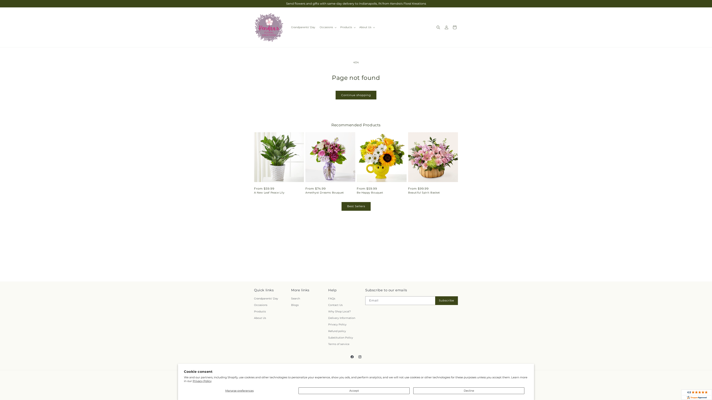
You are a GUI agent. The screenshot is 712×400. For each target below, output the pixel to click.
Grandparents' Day (266, 298)
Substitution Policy (340, 337)
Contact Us (335, 305)
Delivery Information (341, 318)
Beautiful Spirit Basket (424, 192)
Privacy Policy (202, 381)
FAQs (331, 298)
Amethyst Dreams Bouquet (324, 192)
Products (260, 311)
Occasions (260, 305)
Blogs (295, 305)
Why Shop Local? (339, 311)
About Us (260, 318)
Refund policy (337, 331)
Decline (469, 390)
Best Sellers (356, 206)
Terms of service (338, 344)
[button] (327, 27)
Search (295, 298)
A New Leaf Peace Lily (269, 192)
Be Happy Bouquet (370, 192)
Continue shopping (356, 95)
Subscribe (446, 300)
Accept (354, 390)
